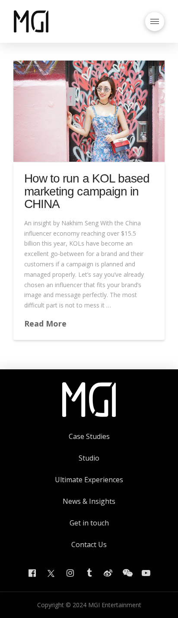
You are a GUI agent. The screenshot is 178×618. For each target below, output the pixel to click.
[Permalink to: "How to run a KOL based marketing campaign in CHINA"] (89, 111)
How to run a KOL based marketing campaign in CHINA (86, 191)
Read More (45, 323)
